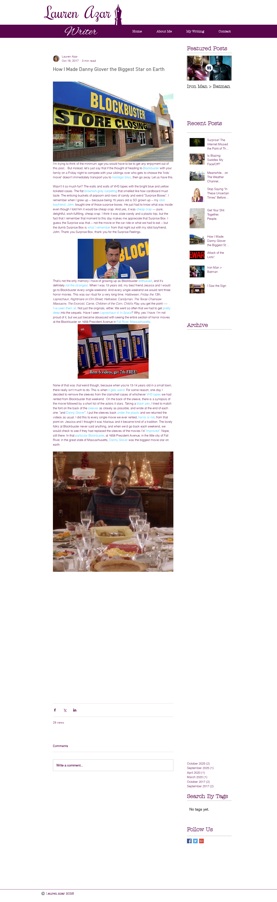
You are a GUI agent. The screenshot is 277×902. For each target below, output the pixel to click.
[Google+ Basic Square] (201, 841)
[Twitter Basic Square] (195, 841)
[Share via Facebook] (55, 710)
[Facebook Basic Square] (189, 841)
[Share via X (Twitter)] (65, 710)
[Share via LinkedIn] (75, 710)
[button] (195, 31)
